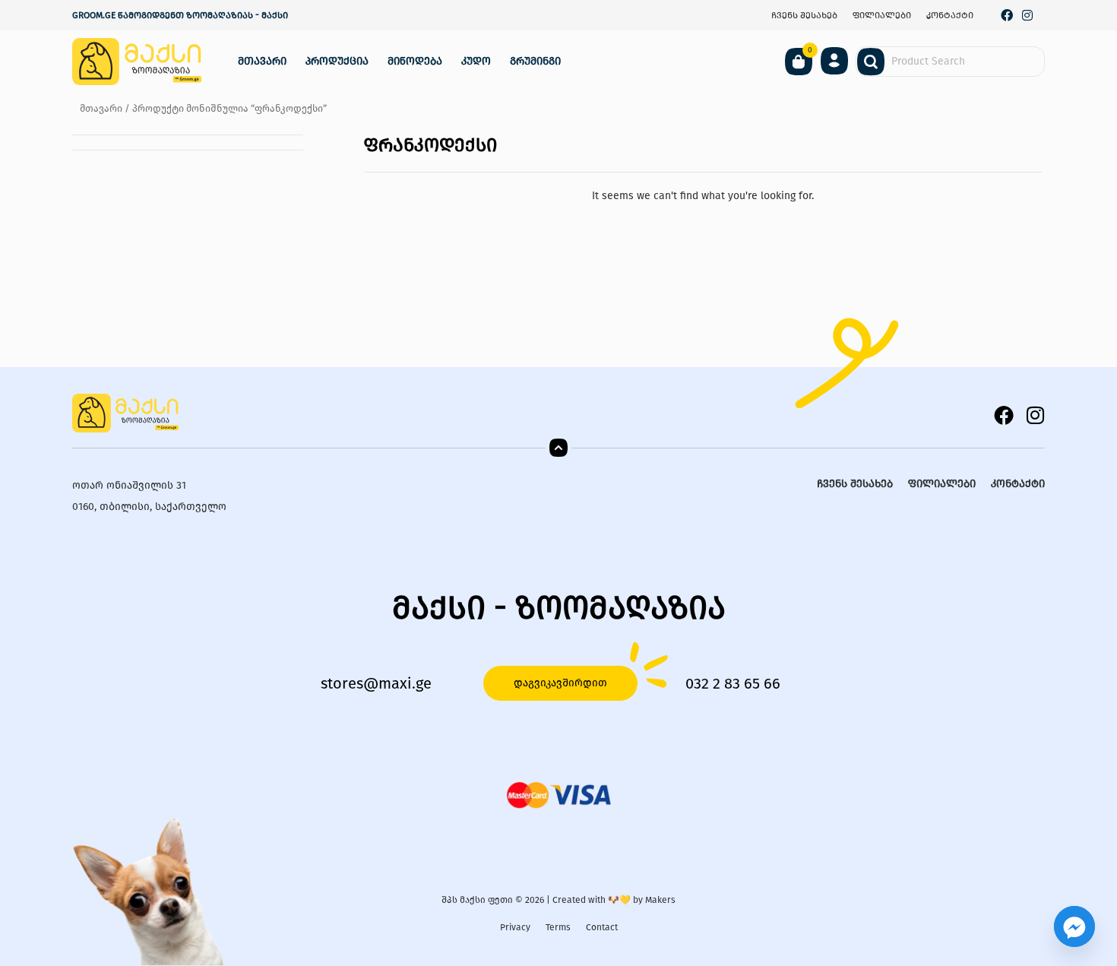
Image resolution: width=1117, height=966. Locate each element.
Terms (558, 927)
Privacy (515, 927)
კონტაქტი (949, 15)
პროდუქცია (337, 61)
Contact (602, 927)
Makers (660, 900)
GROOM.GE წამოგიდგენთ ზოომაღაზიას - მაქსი (180, 15)
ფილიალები (882, 15)
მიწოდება (415, 61)
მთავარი (262, 61)
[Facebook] (1007, 15)
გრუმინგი (535, 61)
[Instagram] (1027, 15)
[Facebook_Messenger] (1074, 926)
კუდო (476, 61)
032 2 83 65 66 (732, 683)
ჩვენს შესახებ (804, 15)
